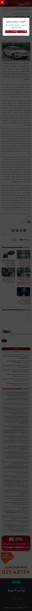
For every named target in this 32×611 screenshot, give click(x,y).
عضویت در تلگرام (10, 32)
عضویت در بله (21, 32)
